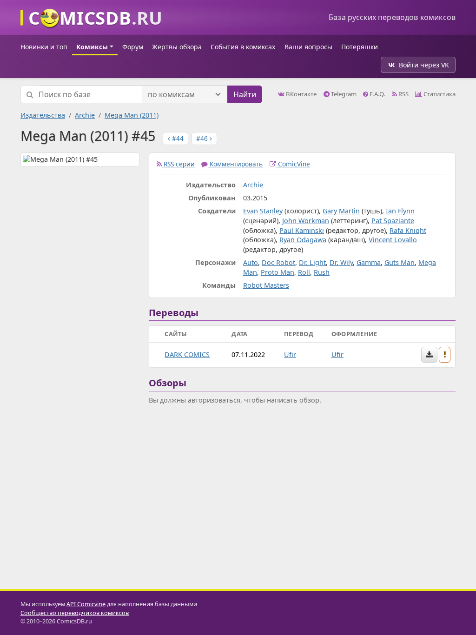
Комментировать (235, 163)
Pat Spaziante (392, 220)
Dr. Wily (341, 262)
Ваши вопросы (308, 46)
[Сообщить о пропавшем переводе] (445, 355)
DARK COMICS (187, 354)
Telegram (343, 94)
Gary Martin (341, 210)
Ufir (290, 354)
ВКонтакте (300, 94)
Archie (85, 115)
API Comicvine (86, 604)
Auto (250, 262)
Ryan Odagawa (302, 239)
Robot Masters (266, 285)
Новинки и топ (43, 46)
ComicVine (293, 163)
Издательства (42, 115)
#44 (177, 138)
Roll (304, 272)
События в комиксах (243, 46)
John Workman (305, 220)
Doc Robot (278, 262)
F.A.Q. (376, 94)
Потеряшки (359, 46)
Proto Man (277, 272)
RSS (403, 94)
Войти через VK (424, 64)
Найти (244, 94)
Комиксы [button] (92, 46)
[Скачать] (429, 355)
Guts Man (399, 262)
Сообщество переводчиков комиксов (74, 613)
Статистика (439, 94)
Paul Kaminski (301, 230)
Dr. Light (312, 262)
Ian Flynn (400, 210)
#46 (203, 138)
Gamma (369, 262)
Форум (132, 46)
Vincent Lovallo (393, 239)
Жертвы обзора (177, 46)
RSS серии (178, 163)
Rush (322, 272)
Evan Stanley (263, 210)
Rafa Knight (408, 230)
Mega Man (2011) (132, 115)
